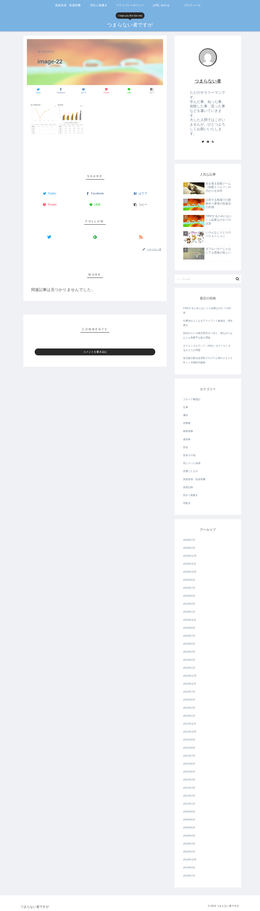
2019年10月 (190, 859)
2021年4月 (189, 779)
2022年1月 (189, 715)
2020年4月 (189, 835)
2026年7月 (189, 539)
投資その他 (189, 455)
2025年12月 (190, 555)
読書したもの (190, 471)
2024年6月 (189, 595)
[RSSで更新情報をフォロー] (141, 237)
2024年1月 (189, 611)
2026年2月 (189, 547)
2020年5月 (189, 827)
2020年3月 (189, 843)
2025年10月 (190, 571)
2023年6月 (189, 643)
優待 (185, 415)
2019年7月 (189, 875)
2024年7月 (189, 587)
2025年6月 (189, 579)
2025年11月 (189, 563)
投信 (185, 447)
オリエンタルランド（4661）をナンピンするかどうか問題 (207, 347)
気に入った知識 (191, 463)
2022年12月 (190, 675)
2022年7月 (189, 691)
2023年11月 (189, 619)
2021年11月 (189, 723)
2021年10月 (190, 731)
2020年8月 (189, 811)
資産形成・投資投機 (194, 479)
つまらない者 (208, 81)
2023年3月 (189, 651)
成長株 (186, 439)
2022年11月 (189, 683)
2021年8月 (189, 747)
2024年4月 (189, 603)
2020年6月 (189, 819)
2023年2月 (189, 659)
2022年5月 (189, 699)
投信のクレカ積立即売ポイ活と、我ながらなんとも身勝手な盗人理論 (208, 335)
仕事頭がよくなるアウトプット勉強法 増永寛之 (208, 323)
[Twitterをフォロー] (49, 237)
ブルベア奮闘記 (191, 399)
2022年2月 (189, 707)
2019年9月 (189, 867)
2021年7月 (189, 755)
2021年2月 (189, 795)
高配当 (186, 503)
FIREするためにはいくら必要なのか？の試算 (207, 310)
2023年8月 (189, 627)
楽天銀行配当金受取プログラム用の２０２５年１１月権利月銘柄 (208, 360)
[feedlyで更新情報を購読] (95, 237)
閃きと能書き (190, 495)
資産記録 (188, 487)
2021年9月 (189, 739)
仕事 (185, 407)
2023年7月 (189, 635)
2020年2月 (189, 851)
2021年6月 (189, 763)
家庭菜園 (188, 431)
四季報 (186, 423)
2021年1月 (189, 803)
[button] (237, 279)
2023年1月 (189, 667)
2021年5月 (189, 771)
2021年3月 (189, 787)
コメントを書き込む (95, 351)
